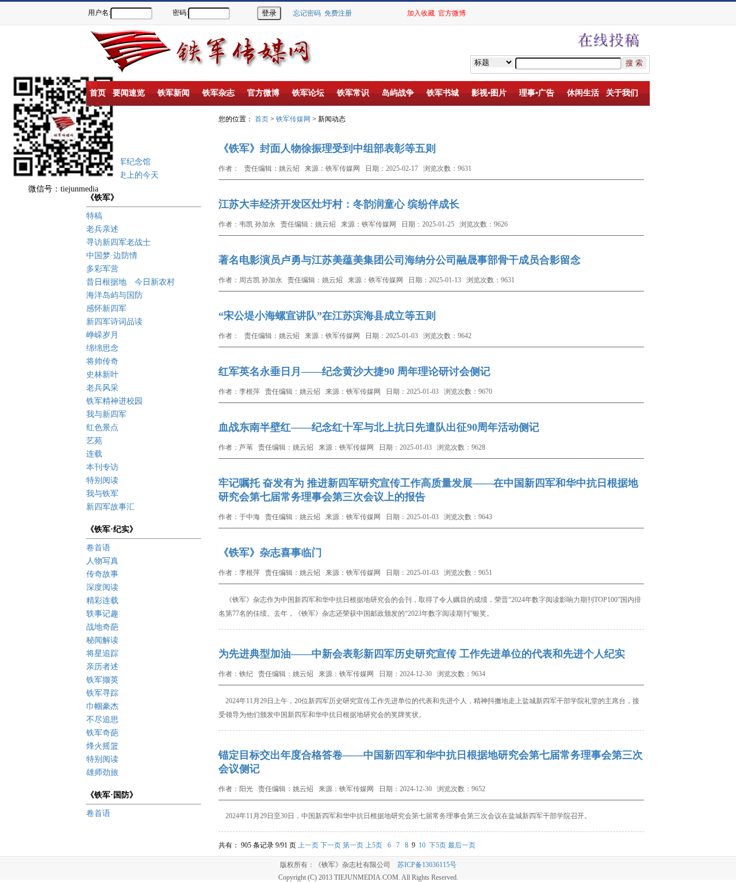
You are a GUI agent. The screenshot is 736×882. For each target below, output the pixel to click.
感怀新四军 (106, 308)
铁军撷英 (102, 680)
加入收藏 (421, 13)
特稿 (94, 216)
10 (422, 845)
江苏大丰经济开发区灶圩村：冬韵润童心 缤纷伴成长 (338, 204)
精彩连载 (102, 600)
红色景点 (102, 427)
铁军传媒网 (293, 119)
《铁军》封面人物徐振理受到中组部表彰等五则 (327, 148)
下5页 (437, 845)
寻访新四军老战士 (118, 242)
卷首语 (98, 547)
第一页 (353, 845)
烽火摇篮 (102, 746)
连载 (94, 454)
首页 (262, 119)
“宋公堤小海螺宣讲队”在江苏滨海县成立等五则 (327, 315)
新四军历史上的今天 (122, 175)
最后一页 (462, 845)
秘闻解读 (102, 640)
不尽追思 (102, 719)
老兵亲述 (102, 229)
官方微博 (452, 13)
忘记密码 (307, 13)
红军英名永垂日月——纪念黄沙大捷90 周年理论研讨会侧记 (354, 371)
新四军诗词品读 (114, 321)
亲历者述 (102, 666)
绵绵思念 (102, 348)
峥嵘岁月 (102, 335)
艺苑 (94, 440)
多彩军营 (102, 268)
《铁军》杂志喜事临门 (270, 552)
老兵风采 (102, 388)
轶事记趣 (102, 613)
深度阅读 (102, 587)
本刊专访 (102, 467)
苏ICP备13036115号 (427, 865)
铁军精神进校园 (114, 401)
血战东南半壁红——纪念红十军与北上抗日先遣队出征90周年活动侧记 (378, 427)
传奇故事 (102, 574)
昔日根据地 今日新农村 (130, 282)
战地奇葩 (102, 627)
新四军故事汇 (110, 507)
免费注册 (338, 13)
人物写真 (102, 561)
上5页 (373, 845)
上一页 (308, 845)
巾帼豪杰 (102, 706)
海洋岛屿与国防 (114, 295)
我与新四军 (106, 414)
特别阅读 (102, 480)
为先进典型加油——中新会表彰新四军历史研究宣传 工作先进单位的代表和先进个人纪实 (421, 653)
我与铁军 (102, 493)
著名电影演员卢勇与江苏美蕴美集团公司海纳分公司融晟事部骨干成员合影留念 (399, 260)
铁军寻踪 (102, 693)
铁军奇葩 (102, 732)
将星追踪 (102, 653)
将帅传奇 (102, 361)
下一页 (330, 845)
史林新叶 (102, 374)
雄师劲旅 (102, 772)
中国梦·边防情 (111, 255)
